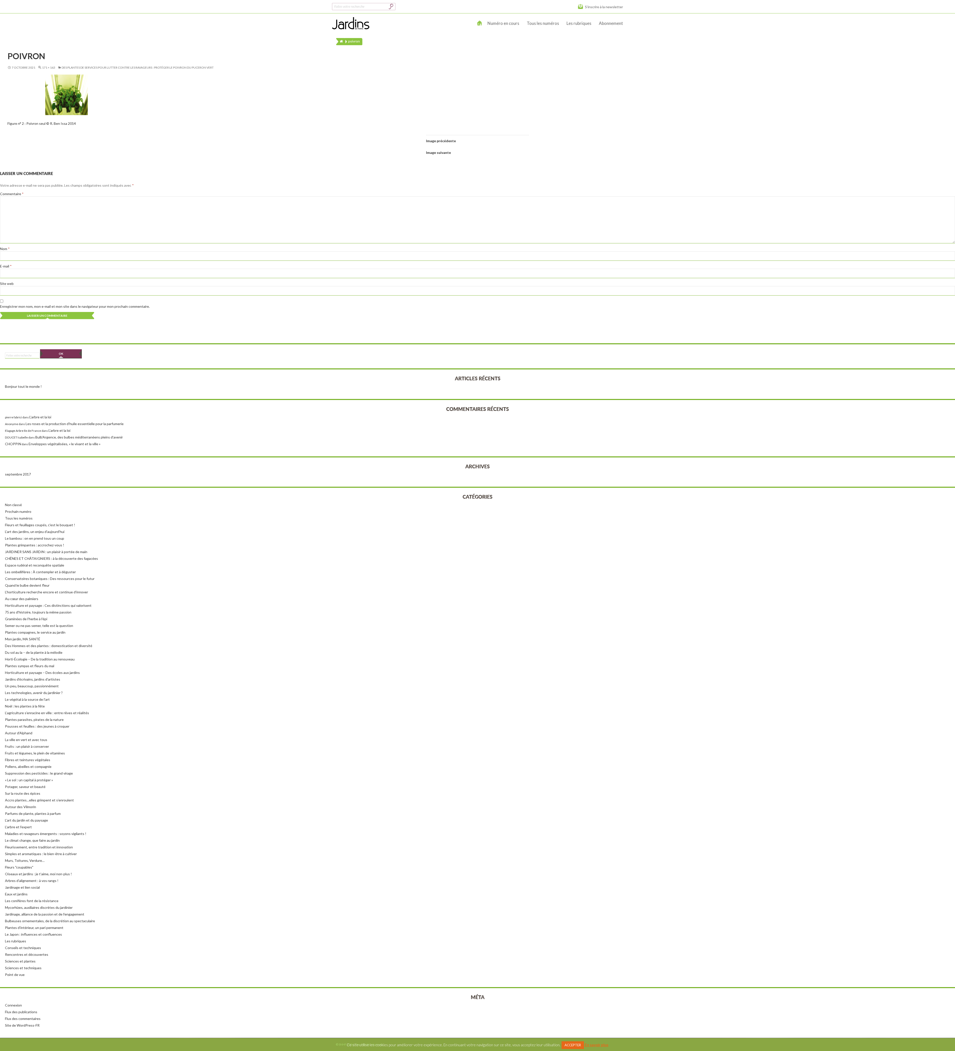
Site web (7, 283)
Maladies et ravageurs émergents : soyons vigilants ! (45, 834)
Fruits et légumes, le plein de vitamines (35, 753)
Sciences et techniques (23, 968)
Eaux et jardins (16, 894)
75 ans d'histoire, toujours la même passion (38, 612)
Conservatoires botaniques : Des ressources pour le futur (50, 578)
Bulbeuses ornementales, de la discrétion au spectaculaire (50, 921)
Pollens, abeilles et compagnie (28, 766)
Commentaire (12, 194)
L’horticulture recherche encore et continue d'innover (46, 592)
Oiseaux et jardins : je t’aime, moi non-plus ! (38, 874)
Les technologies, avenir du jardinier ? (34, 693)
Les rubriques (579, 23)
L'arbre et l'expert (18, 827)
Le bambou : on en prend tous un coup (34, 538)
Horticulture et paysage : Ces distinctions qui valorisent (48, 605)
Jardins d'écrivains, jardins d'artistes (32, 679)
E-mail (6, 266)
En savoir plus (596, 1045)
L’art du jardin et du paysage (26, 820)
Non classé (13, 505)
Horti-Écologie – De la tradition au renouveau (40, 659)
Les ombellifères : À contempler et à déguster (40, 572)
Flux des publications (21, 1012)
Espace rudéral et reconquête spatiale (34, 565)
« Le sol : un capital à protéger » (29, 780)
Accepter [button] (573, 1045)
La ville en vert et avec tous (26, 740)
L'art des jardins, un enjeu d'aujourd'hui (34, 531)
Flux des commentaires (23, 1018)
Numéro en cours (503, 23)
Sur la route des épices (22, 793)
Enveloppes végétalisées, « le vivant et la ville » (64, 444)
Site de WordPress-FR (22, 1025)
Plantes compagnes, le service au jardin (35, 632)
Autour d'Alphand (18, 733)
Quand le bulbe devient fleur (27, 585)
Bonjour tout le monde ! (23, 386)
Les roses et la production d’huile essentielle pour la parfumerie (75, 424)
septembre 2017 (18, 474)
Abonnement (611, 23)
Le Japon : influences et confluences (33, 934)
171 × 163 (48, 67)
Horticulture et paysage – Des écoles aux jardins (42, 672)
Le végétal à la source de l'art (27, 699)
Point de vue (15, 974)
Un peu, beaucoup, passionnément (32, 686)
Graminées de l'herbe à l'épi (26, 619)
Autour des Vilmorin (20, 807)
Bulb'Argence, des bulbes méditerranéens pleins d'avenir (79, 437)
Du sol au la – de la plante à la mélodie (33, 652)
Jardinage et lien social (22, 887)
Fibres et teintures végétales (27, 760)
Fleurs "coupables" (19, 867)
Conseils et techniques (23, 948)
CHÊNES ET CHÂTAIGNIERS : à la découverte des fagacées (51, 558)
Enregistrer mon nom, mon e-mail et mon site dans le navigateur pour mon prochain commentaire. (75, 306)
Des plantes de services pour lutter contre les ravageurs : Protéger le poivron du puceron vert (138, 67)
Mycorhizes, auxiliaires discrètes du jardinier (39, 907)
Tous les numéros (543, 23)
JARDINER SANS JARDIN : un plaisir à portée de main (46, 552)
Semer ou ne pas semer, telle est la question (39, 625)
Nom (5, 249)
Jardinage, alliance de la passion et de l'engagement (44, 914)
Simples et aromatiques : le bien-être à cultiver (41, 854)
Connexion (13, 1005)
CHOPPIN (13, 444)
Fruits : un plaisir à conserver (27, 746)
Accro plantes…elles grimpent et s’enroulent (39, 800)
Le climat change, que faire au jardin (32, 840)
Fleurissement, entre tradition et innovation (39, 847)
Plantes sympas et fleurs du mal (29, 666)
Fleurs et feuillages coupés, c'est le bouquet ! (40, 525)
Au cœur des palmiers (21, 599)
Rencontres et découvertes (26, 954)
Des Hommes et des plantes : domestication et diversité (48, 646)
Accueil (479, 23)
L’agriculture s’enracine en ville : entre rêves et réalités (47, 713)
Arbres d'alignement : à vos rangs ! (31, 880)
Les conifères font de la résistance (31, 901)
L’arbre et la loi (40, 417)
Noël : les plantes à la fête (25, 706)
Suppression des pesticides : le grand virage (39, 773)
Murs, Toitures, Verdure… (25, 860)
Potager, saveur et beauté (25, 787)
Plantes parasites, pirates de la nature (34, 719)
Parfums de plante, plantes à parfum (33, 813)
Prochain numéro (18, 511)
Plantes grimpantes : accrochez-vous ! (34, 545)
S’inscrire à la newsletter (604, 7)
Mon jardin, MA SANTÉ (22, 639)
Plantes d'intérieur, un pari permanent (34, 927)
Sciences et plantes (20, 961)
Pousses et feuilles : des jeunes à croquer (37, 726)
